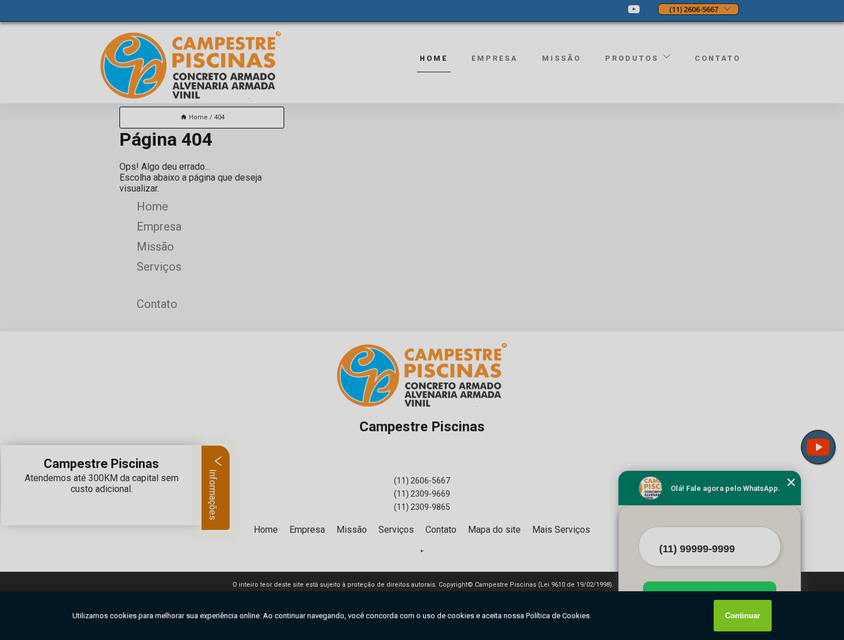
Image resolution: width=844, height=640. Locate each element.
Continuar (742, 615)
